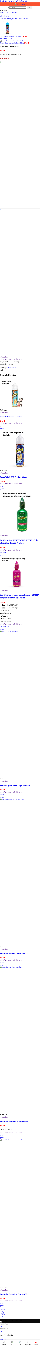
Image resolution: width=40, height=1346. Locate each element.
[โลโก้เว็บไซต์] (20, 4)
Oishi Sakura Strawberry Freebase (10, 36)
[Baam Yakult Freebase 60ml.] (14, 408)
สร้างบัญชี (3, 1339)
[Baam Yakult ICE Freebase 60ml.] (19, 468)
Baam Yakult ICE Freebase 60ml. (13, 477)
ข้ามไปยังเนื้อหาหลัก (21, 1)
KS (1, 1318)
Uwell (2, 1311)
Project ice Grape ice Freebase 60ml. (14, 1121)
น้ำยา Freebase (23, 19)
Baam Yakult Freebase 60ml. (11, 417)
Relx (1, 1316)
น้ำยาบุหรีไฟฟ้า (12, 19)
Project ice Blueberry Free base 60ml (14, 953)
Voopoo (2, 1309)
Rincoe (2, 1315)
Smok (2, 1313)
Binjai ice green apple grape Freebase (15, 785)
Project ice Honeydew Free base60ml (14, 1294)
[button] (4, 552)
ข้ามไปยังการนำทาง (7, 1)
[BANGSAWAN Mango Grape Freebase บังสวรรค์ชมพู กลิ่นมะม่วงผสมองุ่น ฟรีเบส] (16, 588)
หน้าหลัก (3, 19)
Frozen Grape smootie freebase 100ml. (12, 43)
